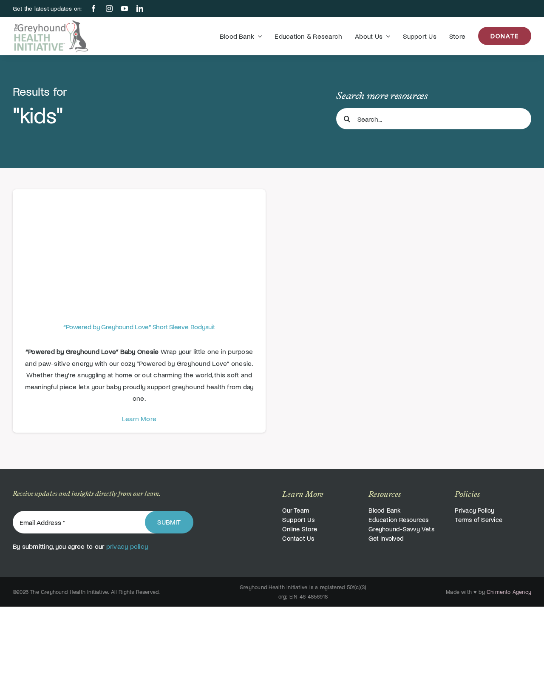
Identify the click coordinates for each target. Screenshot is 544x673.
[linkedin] (139, 8)
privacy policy (127, 546)
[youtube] (124, 8)
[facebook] (93, 8)
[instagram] (109, 8)
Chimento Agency (509, 591)
